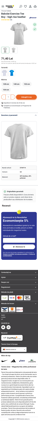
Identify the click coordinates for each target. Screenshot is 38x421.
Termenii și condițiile (8, 254)
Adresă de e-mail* (9, 236)
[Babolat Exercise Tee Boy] (4, 73)
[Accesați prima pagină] (10, 6)
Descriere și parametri (9, 115)
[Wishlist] (25, 6)
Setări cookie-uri (3, 317)
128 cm (7, 84)
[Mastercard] (19, 297)
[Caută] (20, 6)
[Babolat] (33, 18)
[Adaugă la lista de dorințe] (35, 25)
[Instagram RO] (8, 327)
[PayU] (4, 297)
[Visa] (12, 297)
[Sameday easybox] (19, 309)
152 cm (28, 84)
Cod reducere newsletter (21, 254)
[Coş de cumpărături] (35, 6)
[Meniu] (2, 6)
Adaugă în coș (26, 97)
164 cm (7, 90)
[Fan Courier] (4, 309)
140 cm (17, 84)
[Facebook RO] (3, 327)
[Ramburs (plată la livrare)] (27, 297)
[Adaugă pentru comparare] (35, 29)
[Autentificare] (30, 6)
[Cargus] (12, 309)
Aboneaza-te (20, 247)
